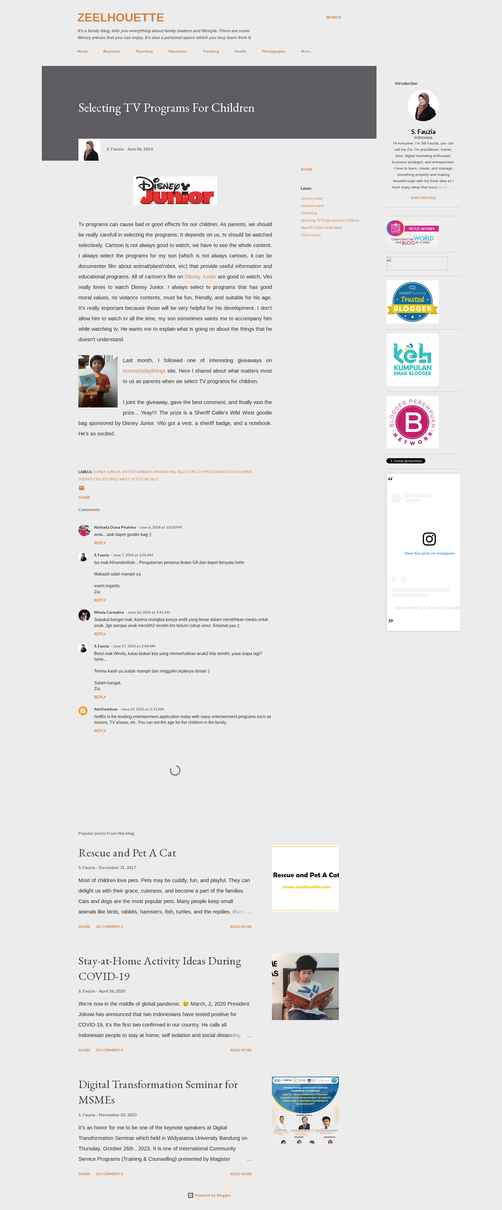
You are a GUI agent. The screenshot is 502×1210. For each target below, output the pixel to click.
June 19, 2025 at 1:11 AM (143, 709)
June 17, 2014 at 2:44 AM (134, 646)
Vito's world (310, 235)
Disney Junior (200, 276)
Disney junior (312, 198)
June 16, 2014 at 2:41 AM (149, 612)
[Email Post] (81, 490)
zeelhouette (120, 17)
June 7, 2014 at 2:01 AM (133, 555)
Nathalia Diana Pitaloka (115, 527)
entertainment (312, 205)
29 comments (109, 1050)
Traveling (211, 51)
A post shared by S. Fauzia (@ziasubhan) (429, 608)
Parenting (144, 51)
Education (178, 51)
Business (111, 51)
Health (240, 51)
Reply (100, 542)
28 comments (109, 926)
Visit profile (423, 197)
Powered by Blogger (212, 1195)
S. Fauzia (101, 555)
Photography (273, 51)
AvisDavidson (106, 709)
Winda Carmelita (109, 612)
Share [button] (307, 169)
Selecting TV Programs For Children (330, 220)
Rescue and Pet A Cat (127, 852)
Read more (241, 926)
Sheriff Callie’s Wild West (321, 227)
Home (82, 51)
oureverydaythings (144, 371)
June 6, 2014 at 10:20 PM (161, 527)
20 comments (109, 1174)
